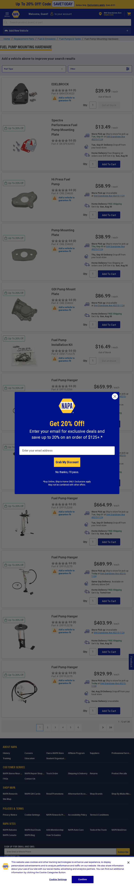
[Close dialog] (115, 396)
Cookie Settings (58, 879)
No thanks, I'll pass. (67, 472)
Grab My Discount (67, 462)
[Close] (128, 862)
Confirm (82, 879)
